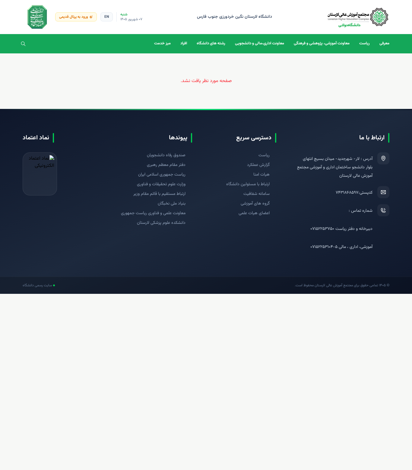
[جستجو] (23, 43)
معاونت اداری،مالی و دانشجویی (259, 43)
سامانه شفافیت (256, 194)
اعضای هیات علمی (254, 213)
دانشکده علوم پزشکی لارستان (161, 223)
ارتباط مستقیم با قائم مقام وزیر (159, 194)
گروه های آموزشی (255, 204)
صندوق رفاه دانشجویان (166, 155)
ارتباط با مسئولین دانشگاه (248, 184)
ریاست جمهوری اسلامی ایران (161, 175)
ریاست (364, 43)
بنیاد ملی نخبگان (171, 204)
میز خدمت (162, 43)
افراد (183, 43)
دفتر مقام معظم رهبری (166, 165)
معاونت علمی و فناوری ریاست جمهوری (153, 213)
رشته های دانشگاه (211, 43)
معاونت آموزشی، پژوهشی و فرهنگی (322, 43)
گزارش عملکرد (258, 165)
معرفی (384, 43)
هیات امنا (261, 175)
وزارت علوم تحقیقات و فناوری (161, 184)
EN (106, 17)
